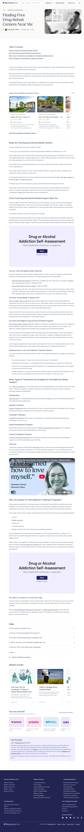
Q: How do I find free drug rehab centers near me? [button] (24, 633)
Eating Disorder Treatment (70, 782)
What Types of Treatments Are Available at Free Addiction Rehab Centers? (31, 56)
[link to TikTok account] (74, 817)
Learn (4, 10)
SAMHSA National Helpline (21, 281)
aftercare (36, 447)
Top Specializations (69, 779)
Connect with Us (67, 814)
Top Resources (8, 801)
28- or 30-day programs (65, 177)
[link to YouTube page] (70, 817)
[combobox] (31, 3)
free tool (34, 612)
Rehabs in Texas (8, 789)
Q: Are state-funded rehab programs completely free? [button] (25, 637)
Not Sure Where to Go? (11, 779)
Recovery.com (19, 743)
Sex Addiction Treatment (70, 795)
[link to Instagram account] (78, 817)
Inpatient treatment (16, 408)
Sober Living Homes (39, 789)
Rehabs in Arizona (9, 791)
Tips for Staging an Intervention (13, 811)
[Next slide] (70, 113)
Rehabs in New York (9, 787)
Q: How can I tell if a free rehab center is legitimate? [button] (25, 647)
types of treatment (18, 387)
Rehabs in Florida (8, 782)
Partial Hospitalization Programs (49, 428)
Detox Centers (38, 784)
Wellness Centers (38, 793)
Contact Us (65, 811)
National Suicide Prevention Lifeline (24, 286)
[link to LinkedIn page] (66, 817)
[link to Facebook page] (81, 817)
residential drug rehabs (50, 610)
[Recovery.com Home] (10, 3)
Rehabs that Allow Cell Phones (42, 797)
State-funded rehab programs (19, 301)
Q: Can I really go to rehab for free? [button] (20, 628)
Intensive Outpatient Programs (19, 437)
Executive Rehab (67, 787)
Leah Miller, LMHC (13, 29)
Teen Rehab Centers (68, 789)
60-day (16, 179)
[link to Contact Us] (62, 817)
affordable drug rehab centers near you (28, 610)
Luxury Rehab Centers (40, 782)
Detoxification (14, 399)
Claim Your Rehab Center (69, 804)
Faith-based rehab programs (18, 324)
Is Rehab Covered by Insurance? (12, 808)
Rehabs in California (9, 784)
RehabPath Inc (52, 824)
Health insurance (17, 520)
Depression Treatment (69, 784)
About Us (64, 809)
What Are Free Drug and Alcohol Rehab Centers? (23, 50)
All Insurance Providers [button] (66, 712)
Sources (11, 652)
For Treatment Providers (69, 801)
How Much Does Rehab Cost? (12, 813)
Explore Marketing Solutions (70, 806)
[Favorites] (79, 2)
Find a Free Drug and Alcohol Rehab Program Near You (25, 53)
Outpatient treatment (16, 418)
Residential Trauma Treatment (71, 793)
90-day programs (26, 179)
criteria (35, 749)
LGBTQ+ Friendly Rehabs (40, 791)
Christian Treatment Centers (71, 797)
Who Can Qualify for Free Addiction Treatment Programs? (26, 58)
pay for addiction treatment (30, 544)
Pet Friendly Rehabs (39, 795)
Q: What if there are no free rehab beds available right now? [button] (27, 642)
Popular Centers (39, 779)
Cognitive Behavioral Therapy (42, 787)
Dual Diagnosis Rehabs (69, 791)
